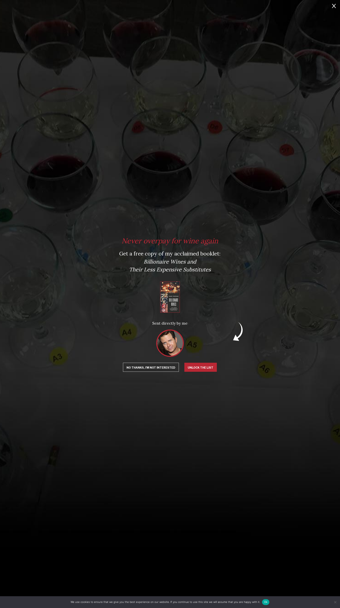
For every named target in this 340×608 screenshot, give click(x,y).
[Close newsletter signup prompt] (334, 6)
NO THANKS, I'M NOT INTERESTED (151, 367)
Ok (266, 601)
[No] (335, 602)
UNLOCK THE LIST (200, 367)
